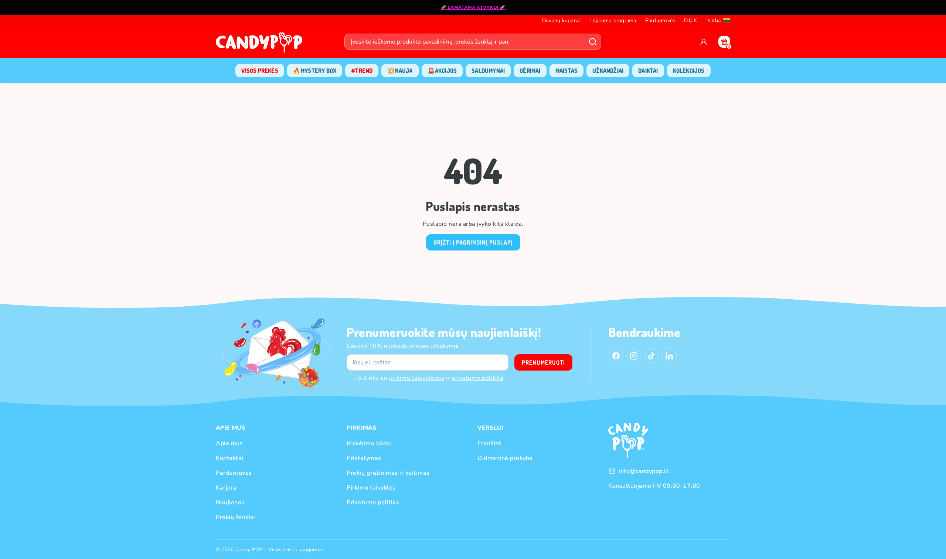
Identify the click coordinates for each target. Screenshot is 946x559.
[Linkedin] (669, 355)
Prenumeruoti (543, 362)
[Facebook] (616, 355)
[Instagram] (633, 355)
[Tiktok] (651, 355)
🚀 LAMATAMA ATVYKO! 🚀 (473, 7)
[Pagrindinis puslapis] (261, 45)
